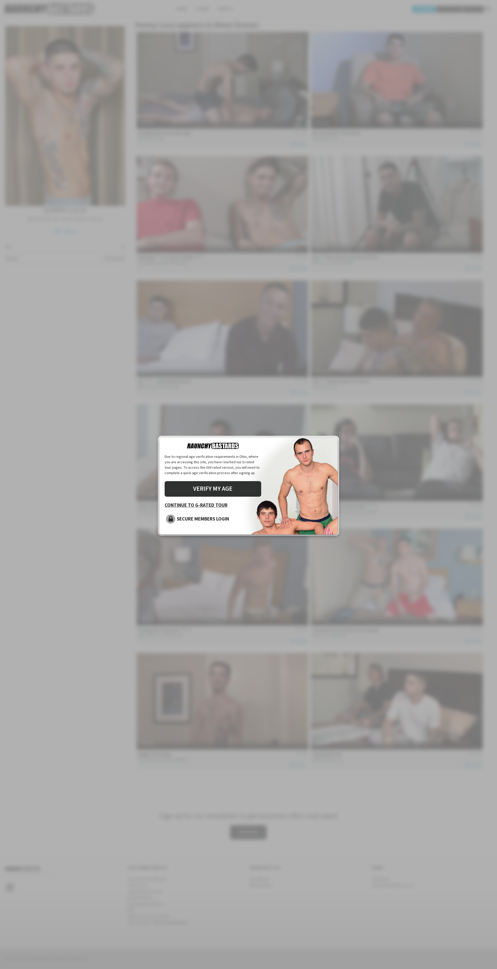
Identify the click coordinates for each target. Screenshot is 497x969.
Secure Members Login (203, 519)
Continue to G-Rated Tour (196, 505)
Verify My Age (212, 488)
